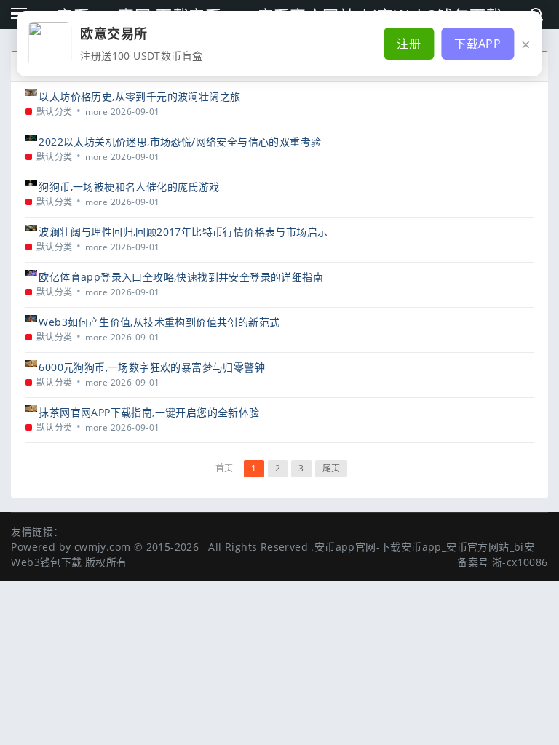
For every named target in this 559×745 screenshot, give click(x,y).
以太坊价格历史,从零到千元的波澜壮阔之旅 (139, 96)
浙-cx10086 (520, 562)
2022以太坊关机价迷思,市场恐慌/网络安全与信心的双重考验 (180, 141)
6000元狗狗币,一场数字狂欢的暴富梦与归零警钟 (152, 367)
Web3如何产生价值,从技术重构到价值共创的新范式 (159, 322)
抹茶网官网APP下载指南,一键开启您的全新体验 (149, 412)
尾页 (331, 468)
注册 (409, 44)
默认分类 (54, 111)
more (96, 111)
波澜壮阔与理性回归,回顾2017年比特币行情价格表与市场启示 (183, 232)
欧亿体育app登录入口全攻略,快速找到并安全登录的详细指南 (181, 277)
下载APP (477, 44)
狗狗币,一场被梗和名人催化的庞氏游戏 (129, 187)
